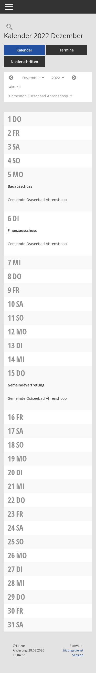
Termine (67, 50)
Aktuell (15, 87)
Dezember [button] (31, 77)
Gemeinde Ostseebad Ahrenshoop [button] (39, 95)
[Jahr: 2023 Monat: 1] (74, 77)
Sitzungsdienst (72, 652)
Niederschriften (24, 61)
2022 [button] (56, 77)
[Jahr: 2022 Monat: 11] (11, 77)
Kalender (24, 50)
